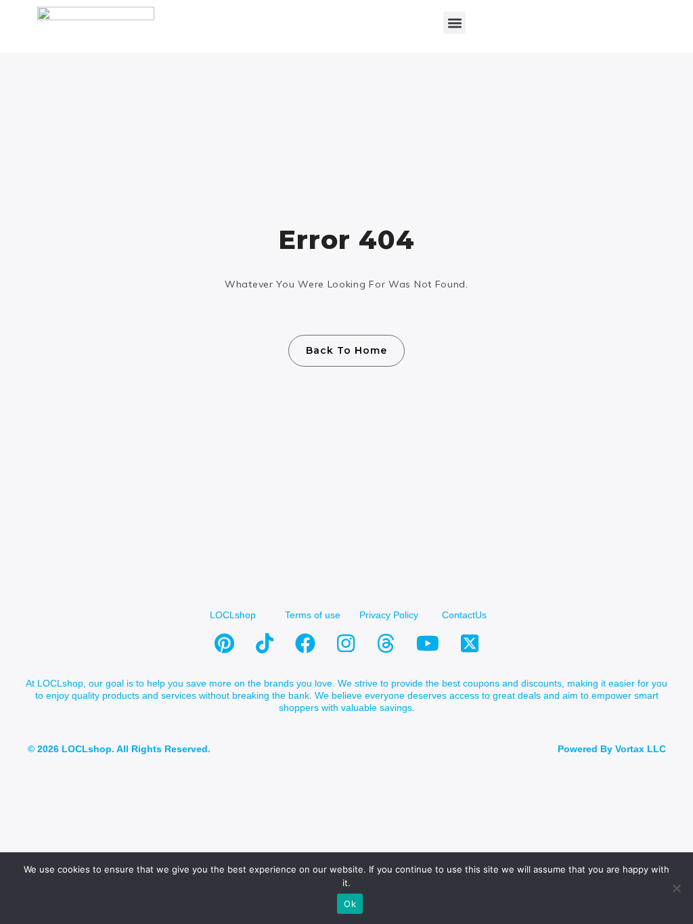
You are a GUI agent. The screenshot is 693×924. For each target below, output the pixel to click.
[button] (454, 22)
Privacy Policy (388, 614)
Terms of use (312, 614)
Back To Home (346, 350)
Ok (350, 903)
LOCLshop (233, 614)
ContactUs (464, 614)
